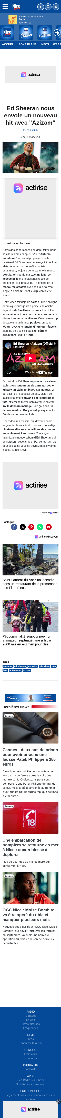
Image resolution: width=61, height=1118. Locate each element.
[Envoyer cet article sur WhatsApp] (39, 528)
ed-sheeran (20, 666)
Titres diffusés (30, 1024)
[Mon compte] (56, 6)
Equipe (30, 1019)
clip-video (44, 666)
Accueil (8, 44)
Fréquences (30, 1028)
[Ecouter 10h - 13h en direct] (30, 698)
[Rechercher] (48, 6)
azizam (26, 670)
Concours (30, 1058)
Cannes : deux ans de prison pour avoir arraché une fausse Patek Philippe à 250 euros (30, 756)
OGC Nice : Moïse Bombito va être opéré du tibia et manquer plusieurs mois (29, 915)
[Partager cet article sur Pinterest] (30, 528)
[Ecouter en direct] (40, 6)
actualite (32, 666)
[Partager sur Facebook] (13, 528)
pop (54, 666)
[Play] (4, 30)
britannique (15, 670)
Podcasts (30, 1069)
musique (7, 666)
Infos (45, 44)
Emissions (30, 1054)
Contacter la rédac (30, 1043)
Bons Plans (27, 44)
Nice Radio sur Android (30, 1084)
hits (5, 670)
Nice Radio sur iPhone (30, 1080)
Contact (30, 1015)
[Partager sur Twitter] (22, 528)
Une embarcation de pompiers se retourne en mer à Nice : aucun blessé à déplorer (30, 847)
